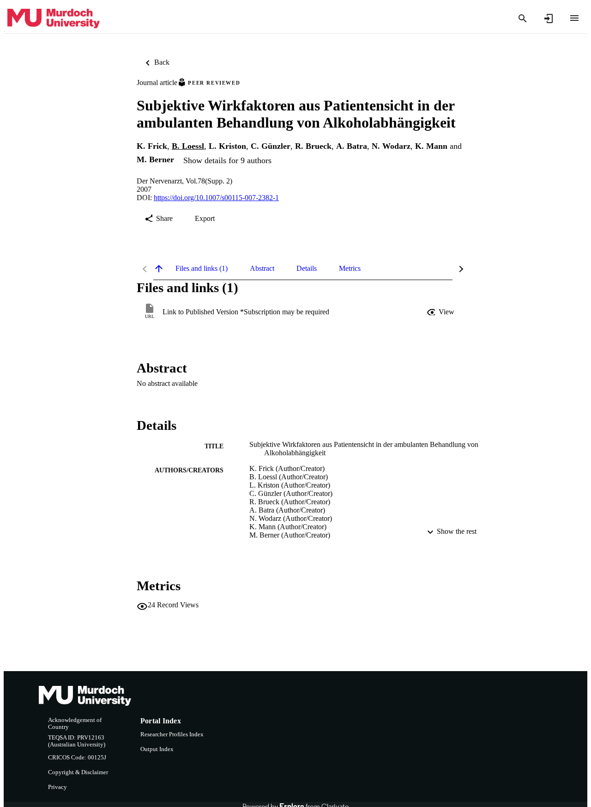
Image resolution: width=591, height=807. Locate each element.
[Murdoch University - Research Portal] (53, 18)
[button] (441, 312)
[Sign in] (548, 18)
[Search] (522, 18)
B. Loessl (188, 146)
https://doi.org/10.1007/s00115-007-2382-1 (216, 198)
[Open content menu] (574, 18)
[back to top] (158, 268)
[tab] (201, 268)
